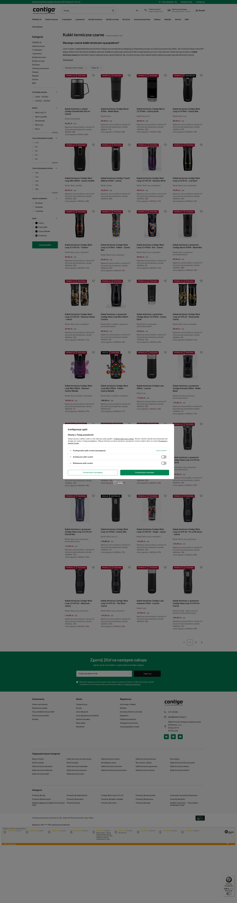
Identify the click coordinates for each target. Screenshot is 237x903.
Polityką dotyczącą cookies (124, 439)
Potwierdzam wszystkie (144, 473)
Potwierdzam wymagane (93, 473)
